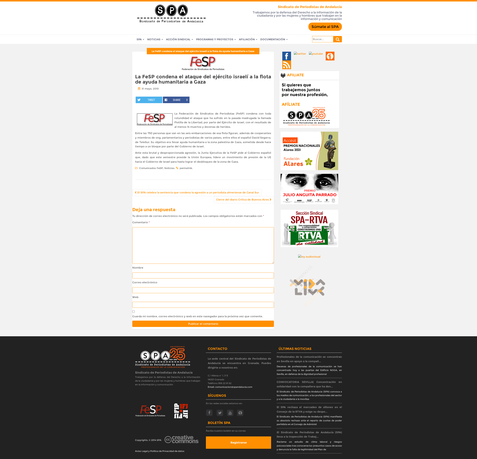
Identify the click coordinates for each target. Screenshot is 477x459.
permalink (186, 168)
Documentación (273, 39)
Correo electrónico (144, 282)
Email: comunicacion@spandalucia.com (230, 387)
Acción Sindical (178, 39)
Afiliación (247, 39)
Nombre (137, 267)
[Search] (337, 39)
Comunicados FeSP (151, 168)
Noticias (154, 39)
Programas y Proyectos (215, 39)
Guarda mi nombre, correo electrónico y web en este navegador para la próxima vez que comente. (197, 316)
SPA (139, 39)
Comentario (141, 222)
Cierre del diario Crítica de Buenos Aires (243, 199)
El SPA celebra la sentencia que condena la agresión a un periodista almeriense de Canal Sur (198, 192)
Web (135, 297)
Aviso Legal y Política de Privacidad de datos (159, 451)
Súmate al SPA (325, 26)
